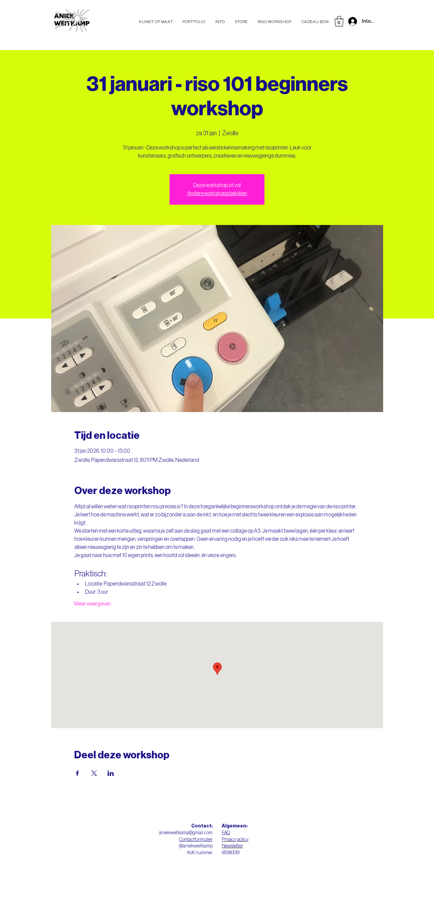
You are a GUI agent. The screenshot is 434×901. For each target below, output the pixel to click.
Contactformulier (196, 839)
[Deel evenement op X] (94, 773)
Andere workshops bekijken (217, 193)
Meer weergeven (92, 604)
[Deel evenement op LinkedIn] (110, 773)
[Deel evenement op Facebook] (77, 773)
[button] (339, 21)
